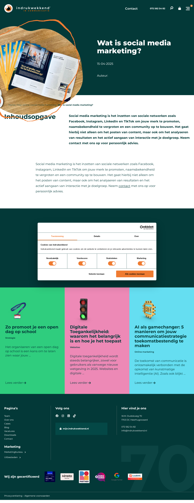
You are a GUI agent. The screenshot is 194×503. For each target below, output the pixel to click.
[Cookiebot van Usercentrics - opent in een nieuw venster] (141, 228)
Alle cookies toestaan (135, 274)
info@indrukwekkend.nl (134, 430)
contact (124, 186)
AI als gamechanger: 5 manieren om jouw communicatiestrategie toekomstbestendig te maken (161, 336)
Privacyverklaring (13, 496)
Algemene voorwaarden (37, 496)
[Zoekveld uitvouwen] (171, 9)
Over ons (9, 420)
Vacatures (9, 431)
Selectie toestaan (96, 274)
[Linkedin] (68, 415)
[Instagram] (62, 415)
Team (7, 416)
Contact (131, 8)
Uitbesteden (11, 457)
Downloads (10, 435)
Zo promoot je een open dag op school (31, 329)
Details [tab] (97, 236)
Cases (7, 423)
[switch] (82, 263)
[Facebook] (57, 415)
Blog (6, 427)
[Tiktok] (74, 415)
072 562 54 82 (157, 8)
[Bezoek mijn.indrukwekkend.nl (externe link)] (179, 8)
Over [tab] (136, 236)
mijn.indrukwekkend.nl (76, 428)
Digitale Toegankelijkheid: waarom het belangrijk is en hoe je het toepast (95, 334)
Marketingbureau (13, 452)
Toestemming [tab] (57, 236)
